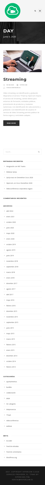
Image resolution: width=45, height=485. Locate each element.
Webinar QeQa (11, 172)
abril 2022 (9, 211)
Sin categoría (11, 404)
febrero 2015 (11, 345)
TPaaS (8, 415)
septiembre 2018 (12, 267)
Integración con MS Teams (15, 166)
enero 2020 (10, 239)
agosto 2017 (10, 289)
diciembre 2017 (11, 283)
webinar (9, 426)
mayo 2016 (10, 300)
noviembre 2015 (12, 317)
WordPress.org (11, 457)
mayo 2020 (10, 233)
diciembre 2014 (11, 356)
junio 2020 (10, 228)
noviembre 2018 (12, 261)
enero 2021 (10, 217)
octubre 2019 (11, 244)
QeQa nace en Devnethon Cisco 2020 (19, 177)
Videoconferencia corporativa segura (19, 189)
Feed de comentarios (13, 452)
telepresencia (11, 409)
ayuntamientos (11, 382)
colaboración (11, 393)
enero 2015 (10, 350)
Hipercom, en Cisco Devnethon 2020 (19, 183)
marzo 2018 (10, 272)
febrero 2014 (11, 367)
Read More (11, 123)
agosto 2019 (10, 250)
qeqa (8, 398)
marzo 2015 (10, 339)
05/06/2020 (10, 85)
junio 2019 (10, 256)
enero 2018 (10, 278)
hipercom (23, 85)
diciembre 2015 (11, 311)
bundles (9, 387)
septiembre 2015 (12, 322)
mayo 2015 (10, 333)
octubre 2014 (11, 361)
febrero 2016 (11, 306)
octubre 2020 (11, 222)
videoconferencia (13, 87)
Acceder (9, 441)
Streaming (15, 79)
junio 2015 (10, 328)
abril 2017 (9, 294)
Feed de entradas (12, 446)
